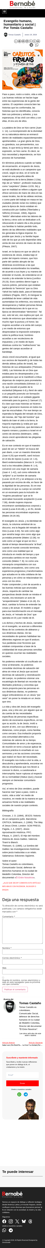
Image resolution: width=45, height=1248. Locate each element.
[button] (4, 11)
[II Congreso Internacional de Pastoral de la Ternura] (22, 70)
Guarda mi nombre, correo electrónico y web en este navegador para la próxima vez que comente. (21, 982)
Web (4, 968)
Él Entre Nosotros (24, 877)
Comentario (8, 917)
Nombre (7, 948)
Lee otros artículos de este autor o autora (30, 1034)
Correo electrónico (12, 958)
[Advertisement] (22, 1144)
